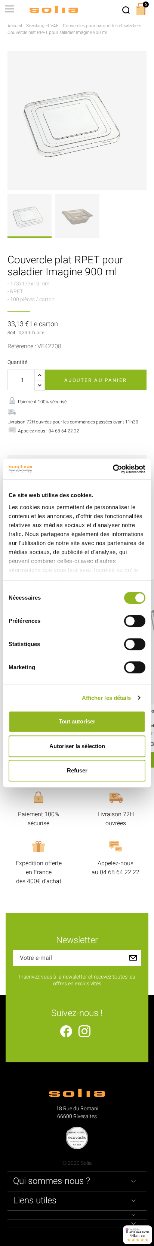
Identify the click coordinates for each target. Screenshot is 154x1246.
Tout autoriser (77, 721)
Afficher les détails (106, 698)
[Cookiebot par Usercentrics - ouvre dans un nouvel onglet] (112, 469)
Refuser (77, 770)
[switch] (134, 621)
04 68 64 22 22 (119, 872)
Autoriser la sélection (77, 746)
